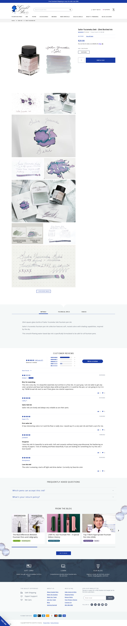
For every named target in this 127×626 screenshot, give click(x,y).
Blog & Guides (107, 16)
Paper (34, 16)
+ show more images (43, 291)
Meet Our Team (52, 597)
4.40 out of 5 (39, 360)
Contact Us (68, 602)
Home (13, 20)
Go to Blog (63, 553)
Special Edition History (54, 540)
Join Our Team (51, 600)
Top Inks (97, 540)
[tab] (43, 312)
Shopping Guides (88, 540)
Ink (27, 16)
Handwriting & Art (26, 540)
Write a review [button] (93, 361)
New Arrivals (65, 16)
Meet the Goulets (52, 594)
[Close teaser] (10, 624)
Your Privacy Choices (71, 600)
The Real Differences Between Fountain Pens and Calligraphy (25, 535)
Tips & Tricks (17, 540)
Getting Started (52, 605)
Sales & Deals (78, 16)
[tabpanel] (63, 330)
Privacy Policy (46, 623)
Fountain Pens (17, 16)
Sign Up (110, 598)
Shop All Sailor (89, 36)
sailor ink (20, 20)
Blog (48, 602)
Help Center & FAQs (70, 592)
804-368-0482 (69, 605)
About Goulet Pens (52, 592)
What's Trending (92, 16)
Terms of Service (54, 623)
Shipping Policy (69, 594)
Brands (54, 16)
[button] (54, 357)
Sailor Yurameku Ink (30, 20)
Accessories (44, 16)
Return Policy (69, 597)
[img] (26, 375)
